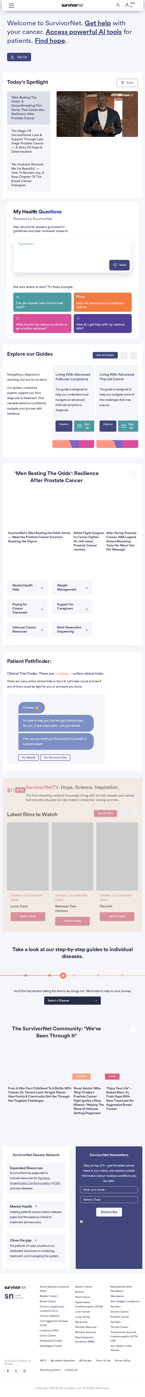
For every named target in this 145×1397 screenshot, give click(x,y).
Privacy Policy (123, 1360)
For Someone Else (55, 757)
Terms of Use (103, 1360)
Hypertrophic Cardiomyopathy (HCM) (35, 1183)
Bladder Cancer (49, 1296)
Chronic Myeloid (49, 1316)
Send (122, 265)
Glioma (79, 1292)
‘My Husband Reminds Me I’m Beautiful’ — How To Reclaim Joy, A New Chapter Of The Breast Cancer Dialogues (27, 175)
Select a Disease (58, 1000)
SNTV (43, 1360)
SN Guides (85, 1360)
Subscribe (109, 1212)
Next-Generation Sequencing (69, 629)
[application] (97, 114)
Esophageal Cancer (51, 1346)
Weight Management (66, 587)
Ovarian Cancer (120, 1312)
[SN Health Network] (15, 1296)
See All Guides (105, 355)
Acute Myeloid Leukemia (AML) (54, 1289)
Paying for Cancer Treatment (19, 608)
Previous (124, 355)
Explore (63, 424)
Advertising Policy (50, 1370)
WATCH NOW (28, 916)
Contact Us (71, 1370)
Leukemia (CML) (49, 1330)
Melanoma (81, 1322)
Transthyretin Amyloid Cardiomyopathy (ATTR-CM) (124, 1336)
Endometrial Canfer (51, 1341)
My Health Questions (63, 1360)
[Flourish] (117, 856)
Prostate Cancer (120, 1317)
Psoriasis (115, 1306)
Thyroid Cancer (119, 1327)
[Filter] (127, 83)
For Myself (28, 757)
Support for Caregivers (65, 606)
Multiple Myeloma (85, 1327)
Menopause (117, 1296)
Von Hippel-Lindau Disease (121, 1348)
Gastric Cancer (83, 1287)
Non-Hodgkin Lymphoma (125, 1301)
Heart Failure (82, 1297)
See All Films (105, 813)
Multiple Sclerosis (85, 1332)
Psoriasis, (44, 1178)
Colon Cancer (48, 1335)
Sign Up (22, 57)
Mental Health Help (22, 587)
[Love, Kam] (28, 856)
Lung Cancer (82, 1317)
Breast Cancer (48, 1301)
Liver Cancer (82, 1312)
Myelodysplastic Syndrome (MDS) (85, 1339)
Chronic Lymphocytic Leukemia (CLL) (52, 1308)
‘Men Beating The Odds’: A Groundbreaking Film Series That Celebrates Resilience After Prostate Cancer (27, 108)
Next (133, 355)
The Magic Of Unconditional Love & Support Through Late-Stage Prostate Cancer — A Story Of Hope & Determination (27, 141)
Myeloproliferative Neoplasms (121, 1289)
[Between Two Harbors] (72, 856)
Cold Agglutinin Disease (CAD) (54, 1323)
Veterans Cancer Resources (24, 629)
